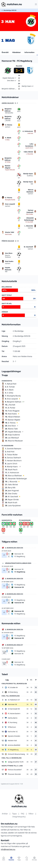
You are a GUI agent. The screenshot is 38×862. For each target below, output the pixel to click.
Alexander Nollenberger (29, 219)
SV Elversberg (13, 692)
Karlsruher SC (13, 732)
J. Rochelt (7, 120)
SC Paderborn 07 (14, 700)
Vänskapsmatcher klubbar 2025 (18, 563)
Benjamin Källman (8, 110)
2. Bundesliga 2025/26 (9, 10)
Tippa (14, 813)
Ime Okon (8, 253)
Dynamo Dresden (14, 736)
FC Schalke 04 (13, 687)
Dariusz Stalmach (29, 211)
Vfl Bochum (12, 727)
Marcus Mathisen (29, 191)
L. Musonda (29, 154)
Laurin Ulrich (29, 148)
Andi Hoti (30, 133)
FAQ (22, 813)
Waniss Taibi (9, 232)
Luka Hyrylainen (29, 145)
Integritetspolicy (19, 816)
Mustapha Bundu (10, 200)
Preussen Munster (14, 774)
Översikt (5, 52)
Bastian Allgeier (7, 167)
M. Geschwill (29, 222)
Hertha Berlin (12, 718)
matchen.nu (19, 806)
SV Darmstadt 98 (14, 709)
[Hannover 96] (31, 21)
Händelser (16, 52)
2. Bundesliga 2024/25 (14, 548)
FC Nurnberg (12, 722)
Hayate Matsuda (10, 170)
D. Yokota (8, 125)
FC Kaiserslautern (14, 713)
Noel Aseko (8, 234)
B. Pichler (8, 162)
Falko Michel (28, 152)
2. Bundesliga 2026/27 (14, 645)
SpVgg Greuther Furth (16, 762)
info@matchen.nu (8, 849)
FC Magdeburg (13, 750)
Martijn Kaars (28, 174)
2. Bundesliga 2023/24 (14, 594)
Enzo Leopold (10, 204)
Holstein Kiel (12, 740)
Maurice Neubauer (8, 256)
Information (29, 52)
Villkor (31, 813)
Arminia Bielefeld (14, 745)
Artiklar (5, 813)
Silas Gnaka (29, 214)
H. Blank (8, 138)
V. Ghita (7, 140)
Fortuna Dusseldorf (15, 770)
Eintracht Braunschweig (16, 754)
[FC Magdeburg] (31, 40)
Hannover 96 (12, 704)
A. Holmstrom (28, 131)
